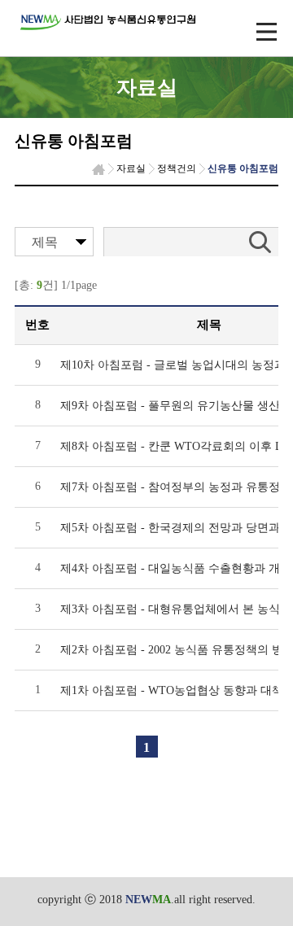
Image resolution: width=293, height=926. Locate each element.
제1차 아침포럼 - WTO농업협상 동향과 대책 (171, 690)
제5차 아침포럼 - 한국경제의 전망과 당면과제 (175, 528)
